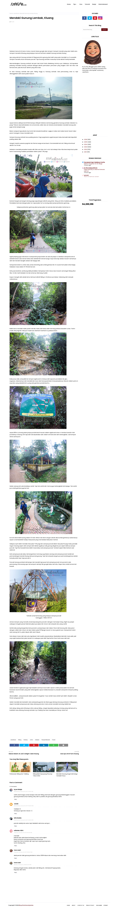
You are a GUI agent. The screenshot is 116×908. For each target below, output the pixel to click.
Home (11, 13)
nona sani (17, 863)
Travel (53, 740)
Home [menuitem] (69, 4)
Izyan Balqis (18, 789)
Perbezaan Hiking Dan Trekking (19, 774)
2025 (85, 142)
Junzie (16, 804)
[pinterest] (95, 18)
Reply (15, 799)
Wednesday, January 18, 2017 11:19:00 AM (23, 791)
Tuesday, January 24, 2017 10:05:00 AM (23, 852)
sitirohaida (17, 818)
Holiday (26, 740)
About (73, 905)
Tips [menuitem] (74, 4)
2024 (85, 144)
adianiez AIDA (18, 830)
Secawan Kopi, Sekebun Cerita (94, 162)
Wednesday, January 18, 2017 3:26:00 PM (23, 820)
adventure (16, 13)
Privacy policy (90, 905)
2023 (85, 147)
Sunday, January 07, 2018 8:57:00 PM (22, 864)
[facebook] (84, 18)
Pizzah (12, 22)
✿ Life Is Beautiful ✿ (90, 168)
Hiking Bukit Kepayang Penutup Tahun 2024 (42, 775)
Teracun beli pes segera (91, 177)
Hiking (19, 740)
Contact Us (80, 905)
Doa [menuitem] (81, 4)
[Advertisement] (44, 37)
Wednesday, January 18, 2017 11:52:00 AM (23, 805)
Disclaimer (99, 905)
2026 (85, 139)
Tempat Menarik (45, 740)
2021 (85, 152)
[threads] (105, 18)
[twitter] (89, 18)
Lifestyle (37, 740)
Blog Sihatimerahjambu (26, 905)
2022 (85, 149)
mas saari (17, 850)
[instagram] (100, 18)
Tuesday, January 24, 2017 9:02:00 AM (23, 832)
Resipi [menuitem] (94, 4)
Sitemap (106, 905)
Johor (31, 740)
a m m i (86, 175)
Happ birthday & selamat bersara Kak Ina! (94, 170)
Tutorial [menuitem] (87, 4)
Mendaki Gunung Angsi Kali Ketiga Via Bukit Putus (66, 775)
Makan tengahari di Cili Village (93, 164)
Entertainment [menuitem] (103, 4)
